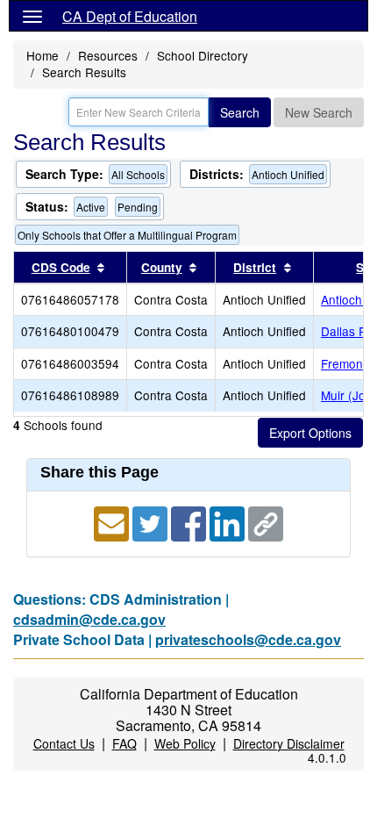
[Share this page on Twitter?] (151, 522)
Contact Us (64, 743)
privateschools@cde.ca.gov (248, 639)
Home (42, 55)
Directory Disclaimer (289, 743)
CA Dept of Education (129, 16)
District (254, 267)
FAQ (124, 743)
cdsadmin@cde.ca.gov (89, 619)
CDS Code (61, 267)
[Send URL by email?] (113, 522)
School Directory (202, 55)
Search (240, 112)
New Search (318, 112)
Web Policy (185, 743)
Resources (108, 55)
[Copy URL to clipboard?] (265, 522)
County (161, 267)
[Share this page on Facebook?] (190, 522)
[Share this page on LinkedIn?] (229, 522)
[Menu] (32, 15)
